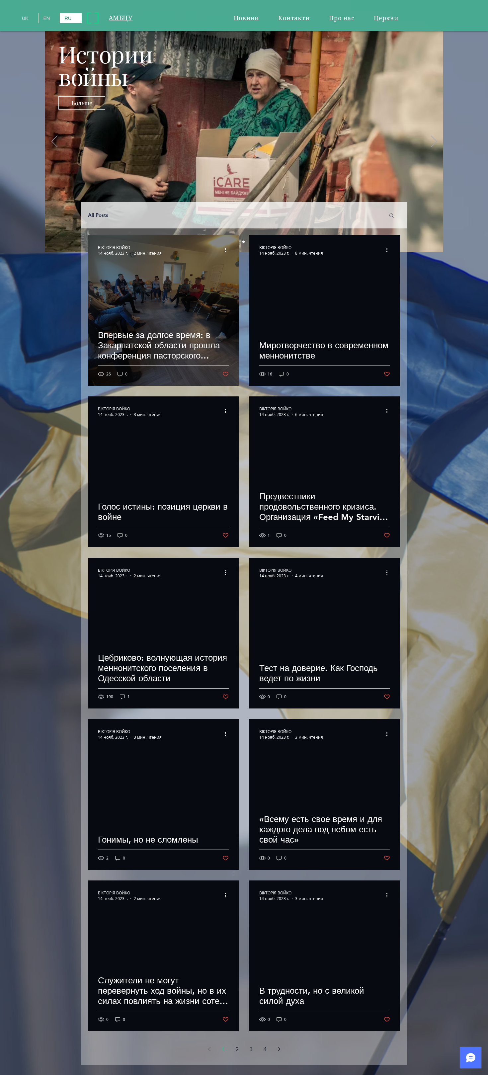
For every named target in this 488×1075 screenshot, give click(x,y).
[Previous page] (209, 1049)
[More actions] (228, 250)
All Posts (98, 215)
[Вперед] (434, 141)
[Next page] (279, 1049)
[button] (391, 215)
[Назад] (54, 141)
